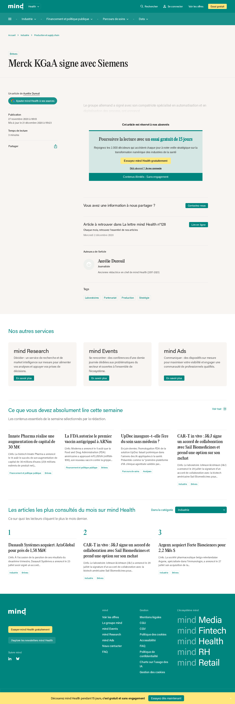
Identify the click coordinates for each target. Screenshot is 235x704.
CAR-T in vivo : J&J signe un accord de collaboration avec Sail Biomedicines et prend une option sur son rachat (200, 447)
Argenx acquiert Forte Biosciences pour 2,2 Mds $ (192, 548)
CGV (143, 628)
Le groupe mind (112, 623)
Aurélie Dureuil (31, 93)
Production (128, 297)
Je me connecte (153, 168)
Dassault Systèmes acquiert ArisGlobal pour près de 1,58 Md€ (41, 548)
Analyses (147, 471)
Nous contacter (112, 646)
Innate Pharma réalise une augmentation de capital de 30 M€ (31, 441)
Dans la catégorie (162, 510)
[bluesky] (17, 658)
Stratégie (144, 297)
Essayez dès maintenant (166, 698)
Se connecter (175, 6)
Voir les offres (196, 6)
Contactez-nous (197, 205)
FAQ (105, 652)
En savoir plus (24, 378)
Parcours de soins (114, 19)
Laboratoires (92, 297)
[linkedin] (9, 658)
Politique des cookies (153, 634)
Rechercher (151, 6)
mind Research (111, 634)
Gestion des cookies (152, 672)
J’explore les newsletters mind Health (32, 640)
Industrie (27, 19)
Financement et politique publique (67, 19)
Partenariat (110, 297)
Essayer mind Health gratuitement (30, 629)
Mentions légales (150, 617)
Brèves (13, 53)
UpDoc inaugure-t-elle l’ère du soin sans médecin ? (144, 439)
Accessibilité (148, 640)
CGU (143, 623)
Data (142, 19)
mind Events (110, 628)
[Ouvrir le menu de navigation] (10, 19)
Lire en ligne (198, 224)
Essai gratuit (217, 6)
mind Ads (108, 640)
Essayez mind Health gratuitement (145, 160)
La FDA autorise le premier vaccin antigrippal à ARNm (88, 439)
